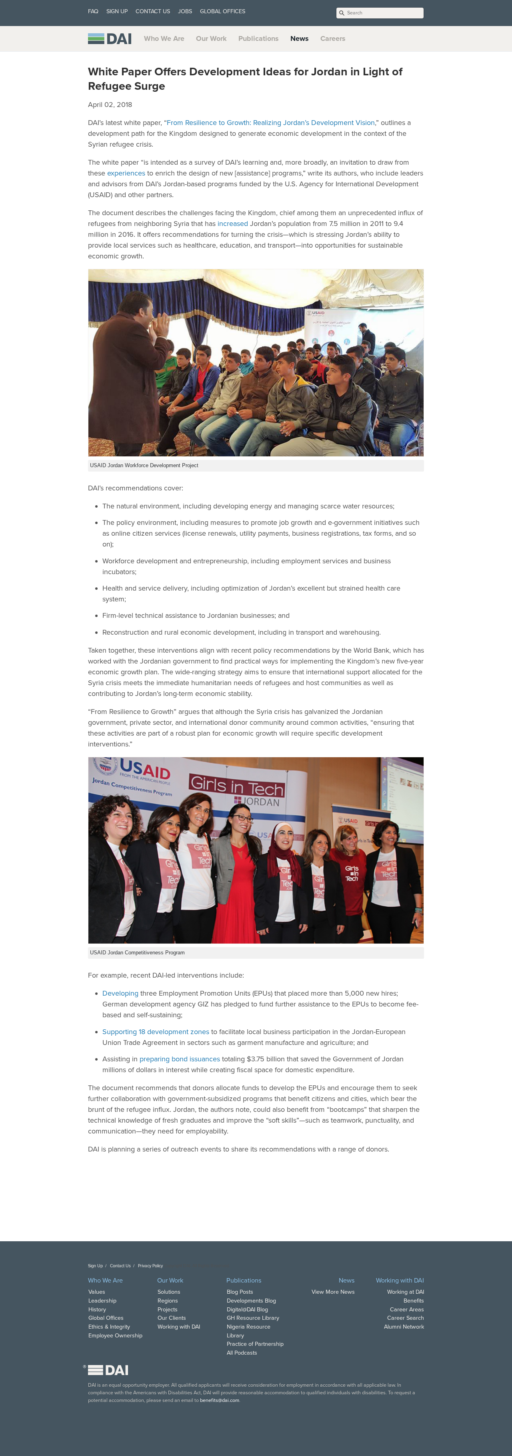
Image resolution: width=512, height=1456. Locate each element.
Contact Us (120, 1265)
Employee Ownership (115, 1335)
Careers (333, 38)
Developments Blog (251, 1300)
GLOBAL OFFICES (222, 11)
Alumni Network (404, 1326)
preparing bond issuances (180, 1059)
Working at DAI (405, 1292)
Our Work (211, 38)
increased (233, 223)
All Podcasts (242, 1352)
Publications (258, 38)
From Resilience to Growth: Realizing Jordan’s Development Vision (271, 122)
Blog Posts (240, 1292)
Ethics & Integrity (109, 1326)
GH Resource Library (253, 1318)
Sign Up (95, 1265)
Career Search (405, 1318)
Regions (168, 1300)
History (97, 1309)
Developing (120, 993)
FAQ (93, 11)
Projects (168, 1309)
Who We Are (164, 38)
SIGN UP (117, 11)
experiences (126, 173)
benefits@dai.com (219, 1400)
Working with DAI (179, 1326)
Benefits (414, 1300)
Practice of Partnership (255, 1344)
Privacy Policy (150, 1265)
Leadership (102, 1300)
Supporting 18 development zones (155, 1031)
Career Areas (407, 1309)
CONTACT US (153, 11)
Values (96, 1292)
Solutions (169, 1292)
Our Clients (172, 1318)
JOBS (185, 11)
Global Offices (106, 1318)
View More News (333, 1292)
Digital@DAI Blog (247, 1309)
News (299, 38)
